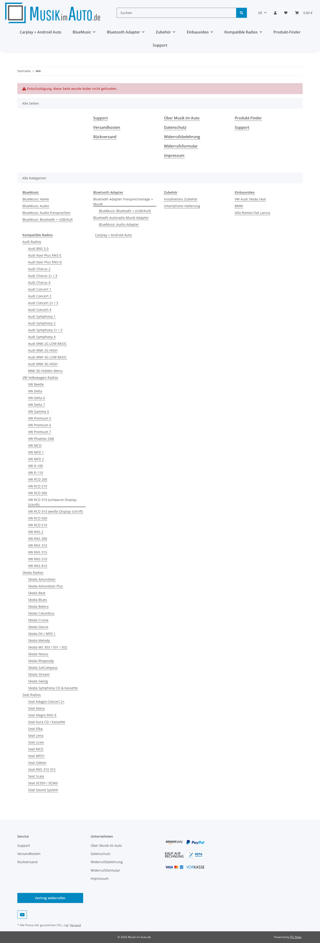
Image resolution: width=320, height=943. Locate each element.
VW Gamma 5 (38, 411)
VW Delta (35, 391)
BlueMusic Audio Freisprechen (46, 212)
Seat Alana (36, 708)
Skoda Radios (32, 572)
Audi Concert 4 (39, 309)
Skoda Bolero (38, 606)
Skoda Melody (39, 640)
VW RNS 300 (37, 538)
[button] (275, 13)
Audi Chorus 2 (39, 269)
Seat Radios (31, 695)
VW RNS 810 (37, 566)
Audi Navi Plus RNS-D (45, 262)
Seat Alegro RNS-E (42, 715)
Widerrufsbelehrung (182, 136)
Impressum (174, 155)
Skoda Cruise (38, 620)
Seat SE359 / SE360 (43, 783)
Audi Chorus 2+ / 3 (42, 275)
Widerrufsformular (181, 146)
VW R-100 (35, 466)
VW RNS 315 (37, 552)
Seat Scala (36, 776)
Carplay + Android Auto (113, 235)
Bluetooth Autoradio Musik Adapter (121, 217)
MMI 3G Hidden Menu (45, 370)
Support (160, 45)
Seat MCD (35, 749)
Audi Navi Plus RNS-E (44, 255)
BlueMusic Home (35, 199)
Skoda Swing (38, 681)
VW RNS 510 (37, 559)
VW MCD (34, 445)
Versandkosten (106, 127)
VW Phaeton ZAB (41, 438)
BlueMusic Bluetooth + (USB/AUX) (125, 211)
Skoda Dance (38, 627)
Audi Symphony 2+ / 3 (45, 330)
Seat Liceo (36, 742)
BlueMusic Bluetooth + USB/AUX (47, 219)
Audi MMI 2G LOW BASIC (47, 343)
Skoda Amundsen (42, 579)
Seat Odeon (37, 762)
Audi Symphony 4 (42, 337)
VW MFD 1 (36, 452)
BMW (239, 206)
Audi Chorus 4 (39, 282)
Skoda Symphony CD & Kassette (53, 688)
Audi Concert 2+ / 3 (43, 303)
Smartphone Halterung (182, 206)
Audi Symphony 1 (42, 316)
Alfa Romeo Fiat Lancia (252, 212)
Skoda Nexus (38, 654)
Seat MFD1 (36, 756)
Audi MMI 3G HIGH (42, 364)
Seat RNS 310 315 (42, 769)
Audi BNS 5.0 (38, 248)
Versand (75, 925)
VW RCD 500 (37, 518)
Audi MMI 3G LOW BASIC (47, 357)
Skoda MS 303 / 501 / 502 (47, 647)
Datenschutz (175, 127)
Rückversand (104, 136)
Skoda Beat (36, 593)
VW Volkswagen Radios (40, 377)
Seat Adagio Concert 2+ (46, 701)
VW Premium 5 (39, 418)
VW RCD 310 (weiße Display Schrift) (55, 511)
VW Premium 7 (39, 432)
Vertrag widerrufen (50, 898)
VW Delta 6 (36, 398)
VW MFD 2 (36, 459)
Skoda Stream (39, 674)
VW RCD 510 (37, 525)
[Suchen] (241, 13)
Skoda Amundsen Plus (45, 586)
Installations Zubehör (180, 199)
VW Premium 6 (39, 425)
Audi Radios (31, 241)
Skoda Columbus (41, 613)
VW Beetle (36, 384)
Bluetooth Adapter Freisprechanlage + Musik (123, 201)
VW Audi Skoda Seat (250, 199)
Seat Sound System (43, 790)
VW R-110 (35, 472)
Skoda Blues (37, 599)
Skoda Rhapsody (41, 661)
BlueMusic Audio (35, 206)
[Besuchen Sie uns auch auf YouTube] (22, 914)
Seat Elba (35, 728)
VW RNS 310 (37, 545)
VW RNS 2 (35, 532)
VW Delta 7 (36, 404)
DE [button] (260, 13)
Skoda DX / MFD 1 (42, 633)
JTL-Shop (295, 937)
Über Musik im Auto (182, 118)
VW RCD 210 (37, 486)
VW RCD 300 (37, 493)
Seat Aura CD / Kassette (46, 722)
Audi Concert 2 (39, 296)
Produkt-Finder (287, 32)
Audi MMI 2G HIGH (42, 350)
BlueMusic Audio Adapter (119, 224)
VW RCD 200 (37, 479)
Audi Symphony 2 (42, 323)
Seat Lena (35, 735)
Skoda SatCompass (43, 667)
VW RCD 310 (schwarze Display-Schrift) (52, 502)
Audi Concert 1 (39, 289)
